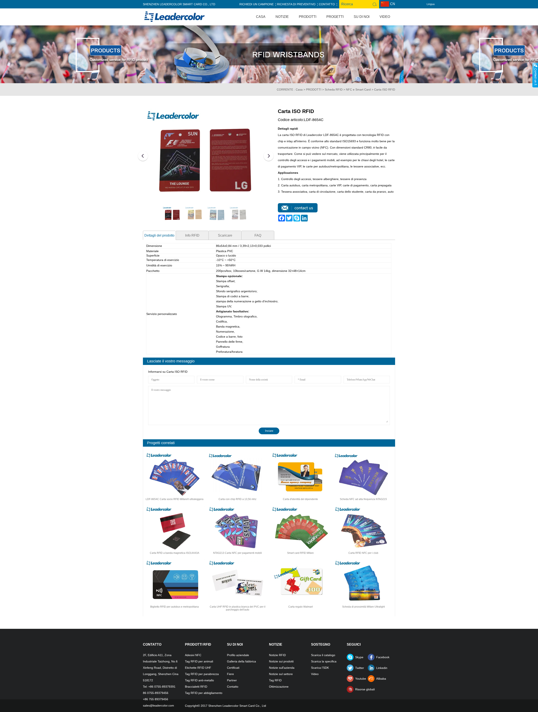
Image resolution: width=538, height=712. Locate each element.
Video (385, 16)
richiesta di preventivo (296, 4)
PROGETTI (335, 16)
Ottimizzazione (279, 686)
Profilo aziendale (238, 655)
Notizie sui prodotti (281, 661)
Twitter (359, 668)
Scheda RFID (334, 89)
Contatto (327, 4)
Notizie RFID (277, 655)
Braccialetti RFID (196, 686)
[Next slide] (269, 156)
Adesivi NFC (193, 655)
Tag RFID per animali (199, 661)
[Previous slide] (143, 156)
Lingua (431, 4)
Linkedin (381, 668)
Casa (260, 16)
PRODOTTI (307, 16)
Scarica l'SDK (320, 667)
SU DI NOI (361, 16)
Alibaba (381, 678)
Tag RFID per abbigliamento (203, 693)
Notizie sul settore (281, 674)
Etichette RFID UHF (198, 667)
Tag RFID (275, 680)
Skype (359, 657)
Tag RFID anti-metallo (199, 680)
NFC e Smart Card (358, 89)
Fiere (230, 674)
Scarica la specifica (323, 661)
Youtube (360, 678)
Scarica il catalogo (323, 655)
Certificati (233, 667)
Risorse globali (361, 689)
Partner (232, 680)
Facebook (382, 657)
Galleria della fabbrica (241, 661)
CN (392, 4)
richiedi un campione (256, 4)
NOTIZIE (282, 16)
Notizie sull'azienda (281, 667)
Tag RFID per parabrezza (202, 674)
